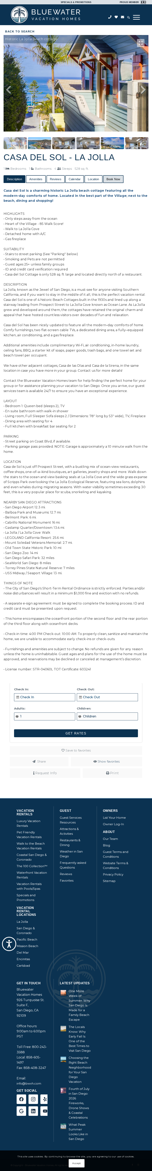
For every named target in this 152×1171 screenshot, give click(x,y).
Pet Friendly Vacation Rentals (29, 834)
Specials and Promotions (26, 897)
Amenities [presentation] (35, 179)
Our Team (110, 839)
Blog (106, 845)
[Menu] (136, 17)
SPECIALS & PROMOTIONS (76, 2)
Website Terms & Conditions (115, 865)
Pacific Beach (27, 939)
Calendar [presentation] (75, 179)
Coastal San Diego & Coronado (32, 857)
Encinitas (23, 959)
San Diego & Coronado (26, 930)
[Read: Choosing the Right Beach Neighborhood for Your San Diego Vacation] (63, 1059)
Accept (76, 1163)
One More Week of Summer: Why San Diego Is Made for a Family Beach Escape (79, 1005)
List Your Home (114, 818)
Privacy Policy (113, 874)
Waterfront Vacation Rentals (32, 875)
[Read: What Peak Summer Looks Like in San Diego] (63, 1126)
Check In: (21, 689)
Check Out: (86, 689)
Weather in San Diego (71, 854)
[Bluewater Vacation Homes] (45, 14)
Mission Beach (27, 946)
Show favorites (109, 761)
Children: (84, 708)
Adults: (19, 708)
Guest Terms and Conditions (115, 854)
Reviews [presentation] (55, 179)
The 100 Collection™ (32, 866)
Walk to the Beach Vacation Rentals (31, 846)
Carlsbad (23, 965)
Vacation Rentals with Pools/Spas (29, 886)
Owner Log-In (113, 824)
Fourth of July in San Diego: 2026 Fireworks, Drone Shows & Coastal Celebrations (79, 1103)
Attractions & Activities (69, 831)
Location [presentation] (93, 179)
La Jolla (22, 922)
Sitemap (109, 881)
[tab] (14, 179)
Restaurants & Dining (70, 842)
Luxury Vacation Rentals (28, 823)
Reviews (66, 874)
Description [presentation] (14, 179)
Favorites (66, 880)
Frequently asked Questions (73, 865)
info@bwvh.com (29, 1083)
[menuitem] (128, 17)
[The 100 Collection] (143, 1)
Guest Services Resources (71, 820)
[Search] (128, 17)
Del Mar (23, 952)
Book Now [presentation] (113, 179)
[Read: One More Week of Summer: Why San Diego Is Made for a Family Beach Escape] (63, 992)
